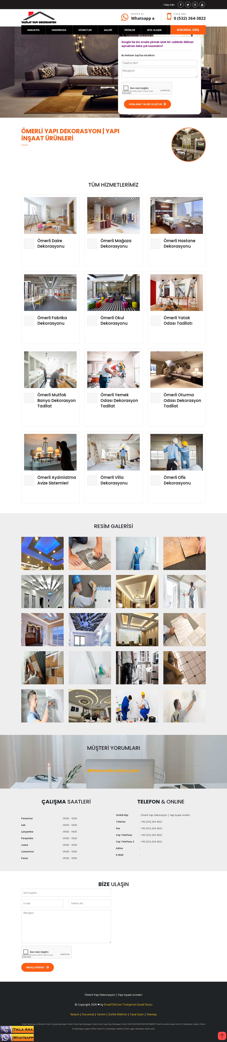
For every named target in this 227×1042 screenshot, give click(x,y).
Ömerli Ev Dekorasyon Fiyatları (187, 1024)
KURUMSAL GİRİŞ (188, 30)
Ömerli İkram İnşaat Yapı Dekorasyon (106, 1024)
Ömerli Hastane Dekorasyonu (179, 243)
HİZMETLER (85, 29)
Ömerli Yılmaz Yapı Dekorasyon (79, 1024)
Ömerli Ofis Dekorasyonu (177, 480)
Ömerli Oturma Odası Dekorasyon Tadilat (182, 400)
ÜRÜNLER (129, 29)
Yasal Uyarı (137, 1014)
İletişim (74, 1014)
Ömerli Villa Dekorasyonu (114, 480)
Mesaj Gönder (35, 967)
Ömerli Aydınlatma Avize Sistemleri (56, 480)
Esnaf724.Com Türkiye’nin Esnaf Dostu (128, 1004)
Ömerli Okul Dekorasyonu (114, 320)
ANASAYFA (33, 29)
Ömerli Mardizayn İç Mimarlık (33, 1024)
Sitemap (152, 1014)
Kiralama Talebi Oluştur (145, 104)
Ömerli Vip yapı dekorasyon (56, 1024)
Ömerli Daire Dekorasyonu (50, 243)
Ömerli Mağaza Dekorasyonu (116, 243)
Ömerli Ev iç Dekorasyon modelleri (110, 1029)
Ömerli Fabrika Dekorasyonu (52, 320)
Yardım (101, 1014)
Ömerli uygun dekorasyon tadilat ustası (139, 1029)
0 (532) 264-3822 (190, 18)
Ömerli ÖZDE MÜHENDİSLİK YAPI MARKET (139, 1024)
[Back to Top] (222, 1036)
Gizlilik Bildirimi (117, 1014)
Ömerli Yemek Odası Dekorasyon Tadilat (119, 400)
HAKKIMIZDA (59, 29)
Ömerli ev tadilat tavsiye (165, 1024)
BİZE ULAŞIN (154, 29)
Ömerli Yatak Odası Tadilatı (178, 320)
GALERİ (108, 29)
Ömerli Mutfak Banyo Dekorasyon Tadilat (56, 400)
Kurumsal (88, 1014)
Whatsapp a (142, 18)
